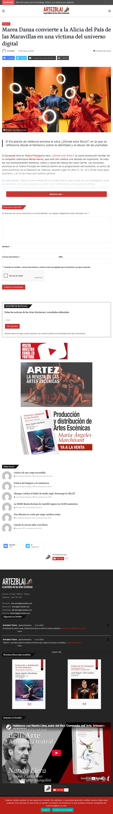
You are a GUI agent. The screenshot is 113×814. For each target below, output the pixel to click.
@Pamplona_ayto (79, 628)
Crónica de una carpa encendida (29, 472)
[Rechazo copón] (109, 805)
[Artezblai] (56, 11)
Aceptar (45, 810)
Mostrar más (56, 194)
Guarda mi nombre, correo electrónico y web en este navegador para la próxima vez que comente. (47, 267)
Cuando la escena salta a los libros (31, 525)
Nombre (6, 246)
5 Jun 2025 (39, 625)
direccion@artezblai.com (21, 603)
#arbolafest (66, 628)
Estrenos (6, 24)
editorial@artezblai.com (20, 613)
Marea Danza (36, 159)
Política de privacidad (62, 810)
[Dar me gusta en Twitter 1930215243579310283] (14, 646)
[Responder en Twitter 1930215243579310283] (4, 646)
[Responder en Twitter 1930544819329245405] (4, 631)
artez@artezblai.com (20, 607)
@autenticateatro (74, 643)
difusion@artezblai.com (22, 610)
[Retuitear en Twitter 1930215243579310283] (9, 646)
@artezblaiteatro (25, 625)
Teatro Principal (33, 155)
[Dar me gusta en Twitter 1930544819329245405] (14, 631)
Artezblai (10, 51)
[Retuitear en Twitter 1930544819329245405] (9, 631)
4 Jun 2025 (39, 639)
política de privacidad (57, 333)
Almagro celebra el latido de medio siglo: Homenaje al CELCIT (44, 493)
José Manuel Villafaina (24, 476)
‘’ (62, 155)
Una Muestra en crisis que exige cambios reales (37, 514)
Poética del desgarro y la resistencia (31, 483)
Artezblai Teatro (10, 625)
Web (61, 257)
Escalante (10, 155)
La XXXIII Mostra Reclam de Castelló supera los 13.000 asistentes (46, 504)
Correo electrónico (11, 257)
